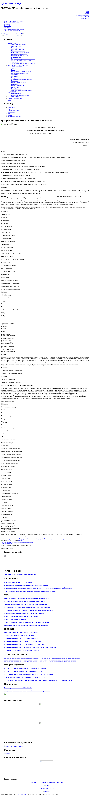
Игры (13, 70)
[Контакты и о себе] (10, 567)
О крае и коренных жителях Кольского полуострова (17, 542)
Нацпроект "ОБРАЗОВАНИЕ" (20, 52)
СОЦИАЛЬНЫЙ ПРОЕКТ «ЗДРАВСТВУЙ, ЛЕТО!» (22, 650)
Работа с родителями (17, 85)
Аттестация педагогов (18, 46)
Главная (87, 13)
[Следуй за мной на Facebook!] (12, 34)
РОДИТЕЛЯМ (85, 18)
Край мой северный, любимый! (10, 539)
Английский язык (16, 66)
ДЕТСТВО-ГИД (11, 3)
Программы (14, 81)
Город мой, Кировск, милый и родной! (31, 539)
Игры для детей (16, 93)
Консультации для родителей (20, 95)
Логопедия (14, 74)
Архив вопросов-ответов (18, 44)
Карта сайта (7, 26)
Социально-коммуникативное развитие (23, 59)
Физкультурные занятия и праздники (22, 90)
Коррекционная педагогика (19, 73)
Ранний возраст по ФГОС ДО (20, 55)
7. (4, 650)
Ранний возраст (16, 89)
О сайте (10, 115)
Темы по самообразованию (12, 30)
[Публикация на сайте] (13, 746)
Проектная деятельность (18, 82)
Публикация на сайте (82, 15)
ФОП (87, 12)
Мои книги (7, 27)
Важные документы (17, 48)
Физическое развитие (17, 62)
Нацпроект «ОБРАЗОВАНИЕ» (13, 21)
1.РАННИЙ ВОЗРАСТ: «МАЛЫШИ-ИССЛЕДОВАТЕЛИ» (22, 632)
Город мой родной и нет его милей (65, 539)
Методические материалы (19, 78)
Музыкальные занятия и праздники (22, 79)
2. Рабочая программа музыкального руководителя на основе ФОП (25, 601)
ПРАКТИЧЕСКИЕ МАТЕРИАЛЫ (18, 65)
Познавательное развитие (19, 54)
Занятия (13, 68)
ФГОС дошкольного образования (21, 60)
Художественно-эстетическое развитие (23, 63)
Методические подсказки (11, 22)
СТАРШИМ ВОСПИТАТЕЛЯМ (14, 29)
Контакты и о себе (13, 110)
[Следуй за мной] (28, 34)
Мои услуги (11, 113)
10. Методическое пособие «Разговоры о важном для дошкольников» (26, 625)
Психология (14, 84)
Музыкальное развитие (18, 51)
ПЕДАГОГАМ (85, 16)
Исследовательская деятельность (21, 71)
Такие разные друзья (7, 543)
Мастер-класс (15, 76)
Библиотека (7, 24)
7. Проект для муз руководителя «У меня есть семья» (21, 616)
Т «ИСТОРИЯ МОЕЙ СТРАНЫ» (21, 582)
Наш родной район (49, 539)
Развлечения (15, 87)
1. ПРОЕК (7, 582)
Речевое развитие (16, 57)
